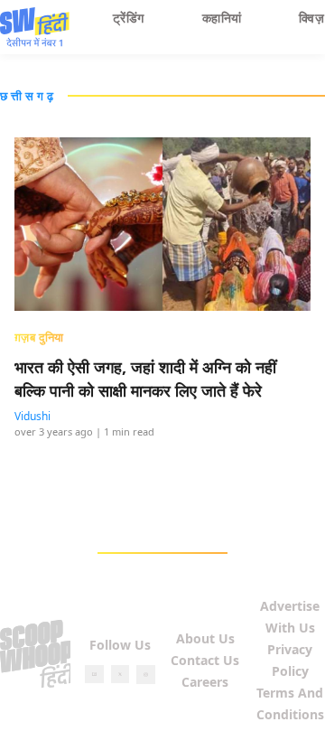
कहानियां (222, 17)
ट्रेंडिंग (128, 17)
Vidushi (32, 416)
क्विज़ (311, 17)
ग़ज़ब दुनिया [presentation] (39, 337)
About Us (205, 638)
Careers (204, 681)
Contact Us (205, 660)
